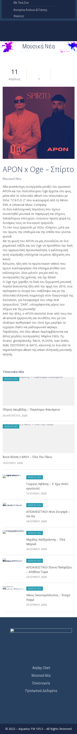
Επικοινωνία (41, 683)
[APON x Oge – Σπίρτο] (39, 123)
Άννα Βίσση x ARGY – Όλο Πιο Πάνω (27, 457)
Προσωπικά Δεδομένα (41, 690)
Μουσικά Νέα (12, 179)
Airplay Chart (41, 668)
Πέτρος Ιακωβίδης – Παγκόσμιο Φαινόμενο (31, 409)
